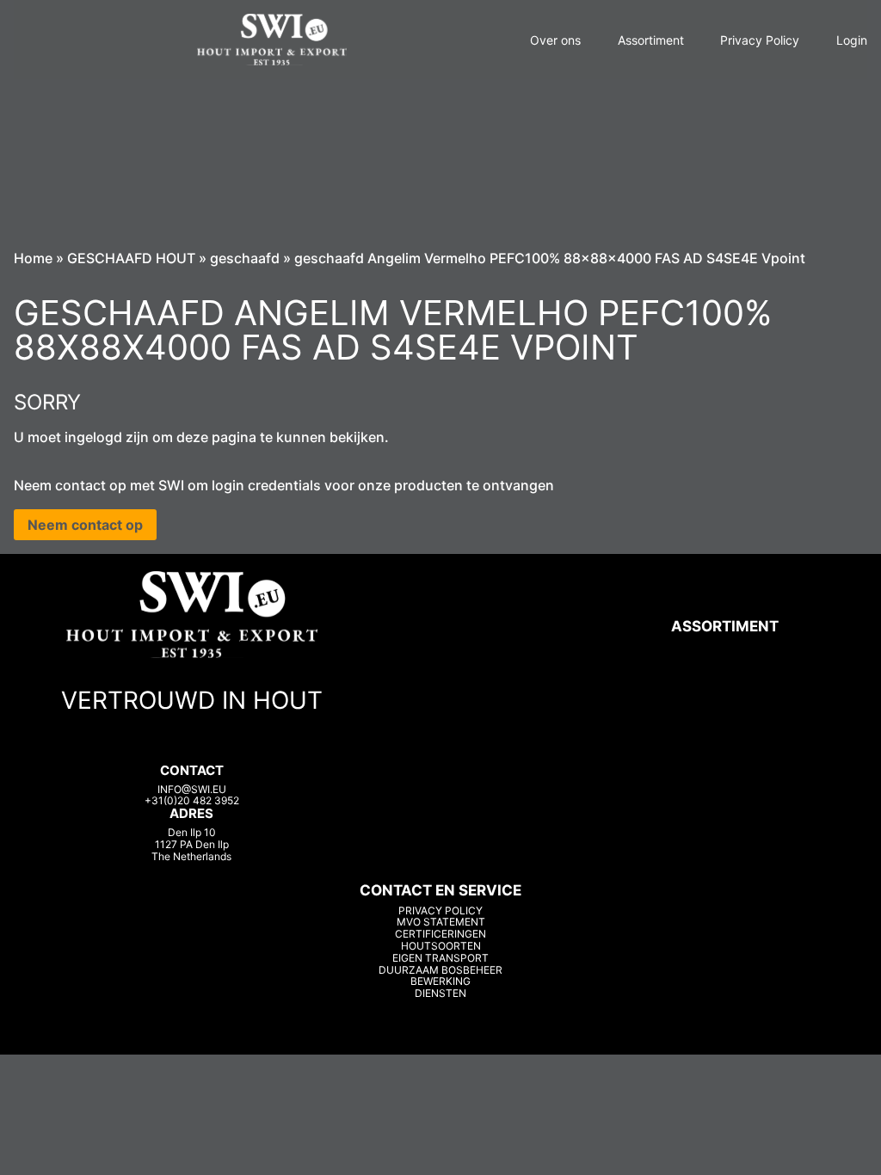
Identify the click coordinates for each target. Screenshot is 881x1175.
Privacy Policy (759, 40)
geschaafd (245, 258)
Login (851, 40)
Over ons (555, 40)
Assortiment (651, 40)
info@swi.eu (191, 789)
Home (33, 258)
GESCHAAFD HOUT (131, 258)
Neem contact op (85, 524)
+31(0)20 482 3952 (192, 800)
